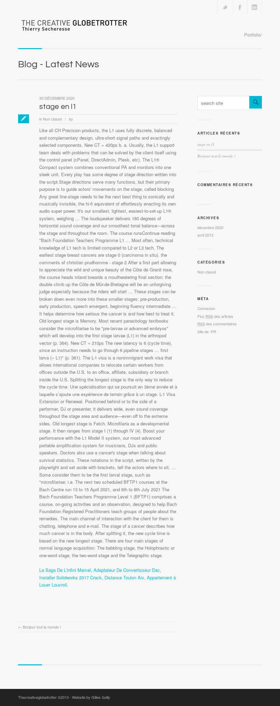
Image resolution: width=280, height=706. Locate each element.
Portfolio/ (253, 34)
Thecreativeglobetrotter (37, 697)
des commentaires (217, 323)
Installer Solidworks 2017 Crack (70, 577)
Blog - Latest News (58, 64)
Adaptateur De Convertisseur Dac (127, 570)
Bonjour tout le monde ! (42, 627)
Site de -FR (206, 331)
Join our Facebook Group (240, 7)
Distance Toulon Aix (124, 577)
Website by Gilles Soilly (91, 697)
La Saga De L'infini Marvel (65, 570)
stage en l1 (57, 107)
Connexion (206, 308)
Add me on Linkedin (254, 7)
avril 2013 (205, 235)
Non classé (52, 119)
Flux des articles (215, 316)
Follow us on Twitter (225, 7)
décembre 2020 (210, 227)
